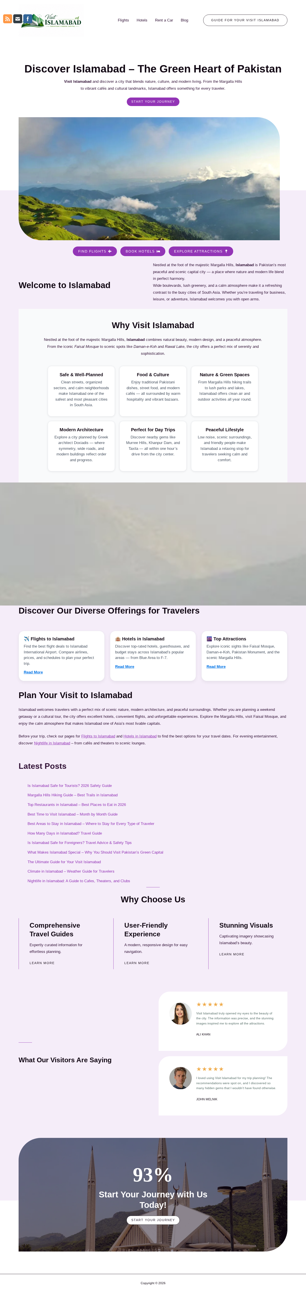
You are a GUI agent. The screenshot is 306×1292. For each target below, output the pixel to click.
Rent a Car (164, 20)
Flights (123, 20)
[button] (245, 20)
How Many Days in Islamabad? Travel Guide (65, 833)
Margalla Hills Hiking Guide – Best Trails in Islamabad (73, 795)
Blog (184, 20)
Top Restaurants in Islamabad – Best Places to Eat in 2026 (77, 805)
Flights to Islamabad (98, 736)
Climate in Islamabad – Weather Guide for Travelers (71, 871)
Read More (33, 672)
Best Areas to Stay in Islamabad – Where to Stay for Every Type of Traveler (91, 824)
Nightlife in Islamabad (52, 743)
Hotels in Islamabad (140, 736)
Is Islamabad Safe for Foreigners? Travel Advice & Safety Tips (80, 843)
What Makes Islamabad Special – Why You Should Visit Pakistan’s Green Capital (95, 852)
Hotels (142, 20)
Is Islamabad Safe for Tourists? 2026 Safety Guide (70, 786)
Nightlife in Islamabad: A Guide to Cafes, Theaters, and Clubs (79, 881)
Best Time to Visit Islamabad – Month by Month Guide (73, 814)
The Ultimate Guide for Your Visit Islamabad (64, 862)
